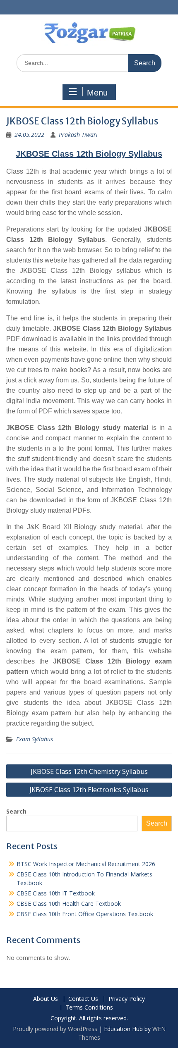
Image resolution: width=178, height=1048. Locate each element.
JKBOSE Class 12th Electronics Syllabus (89, 789)
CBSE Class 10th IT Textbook (56, 893)
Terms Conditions (89, 1007)
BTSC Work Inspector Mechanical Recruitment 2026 (86, 864)
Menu (97, 92)
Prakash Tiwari (78, 134)
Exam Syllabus (34, 739)
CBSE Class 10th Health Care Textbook (69, 903)
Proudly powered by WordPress (55, 1029)
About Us (45, 999)
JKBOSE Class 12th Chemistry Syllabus (89, 771)
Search (16, 811)
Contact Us (83, 999)
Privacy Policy (126, 999)
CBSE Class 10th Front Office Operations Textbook (85, 914)
